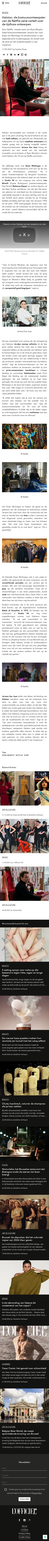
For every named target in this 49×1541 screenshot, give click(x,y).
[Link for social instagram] (24, 1521)
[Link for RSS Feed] (29, 1520)
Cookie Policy (24, 1537)
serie (26, 755)
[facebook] (7, 55)
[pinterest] (11, 55)
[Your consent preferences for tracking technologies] (45, 1537)
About (24, 1526)
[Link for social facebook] (19, 1521)
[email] (4, 55)
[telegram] (26, 55)
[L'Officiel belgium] (24, 3)
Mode (5, 12)
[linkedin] (15, 55)
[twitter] (18, 55)
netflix (19, 755)
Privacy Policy (37, 1493)
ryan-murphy (8, 755)
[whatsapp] (22, 55)
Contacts (24, 1530)
